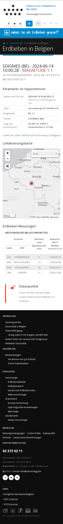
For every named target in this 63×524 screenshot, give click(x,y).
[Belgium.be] (35, 510)
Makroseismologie (17, 394)
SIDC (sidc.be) (11, 499)
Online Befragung (13, 330)
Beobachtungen (13, 354)
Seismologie (16, 43)
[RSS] (20, 23)
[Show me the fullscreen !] (7, 166)
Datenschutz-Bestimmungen (27, 437)
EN (44, 23)
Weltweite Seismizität (15, 343)
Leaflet (33, 216)
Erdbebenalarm (15, 386)
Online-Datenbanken (18, 363)
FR (51, 23)
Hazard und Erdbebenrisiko (21, 390)
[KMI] (20, 510)
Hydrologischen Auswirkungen (23, 407)
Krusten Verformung (18, 403)
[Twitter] (14, 23)
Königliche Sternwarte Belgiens (19, 494)
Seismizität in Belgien (15, 326)
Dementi (7, 437)
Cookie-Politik (34, 433)
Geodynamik (11, 415)
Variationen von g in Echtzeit (21, 359)
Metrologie (13, 411)
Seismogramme (13, 322)
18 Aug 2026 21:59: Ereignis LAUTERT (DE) (28, 334)
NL (56, 23)
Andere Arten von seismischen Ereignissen (26, 339)
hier (32, 292)
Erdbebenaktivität (16, 381)
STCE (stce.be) (11, 504)
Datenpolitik (49, 433)
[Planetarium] (5, 510)
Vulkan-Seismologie (17, 419)
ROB (24, 135)
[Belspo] (27, 510)
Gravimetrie (11, 398)
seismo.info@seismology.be (26, 471)
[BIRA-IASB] (12, 510)
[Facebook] (8, 23)
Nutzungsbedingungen (14, 433)
